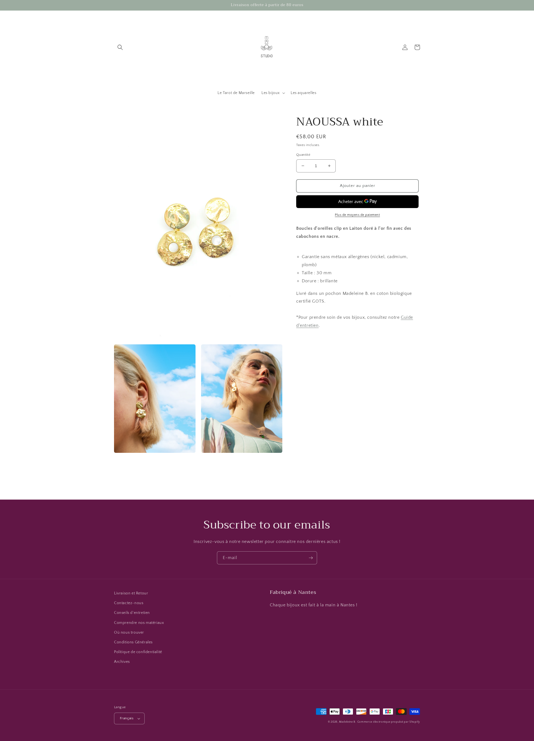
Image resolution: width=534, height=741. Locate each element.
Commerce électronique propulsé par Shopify (388, 721)
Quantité (303, 155)
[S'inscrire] (311, 557)
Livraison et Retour (131, 593)
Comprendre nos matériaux (139, 623)
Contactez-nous (128, 603)
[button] (120, 47)
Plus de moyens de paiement (357, 214)
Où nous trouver (129, 632)
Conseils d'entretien (132, 613)
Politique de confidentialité (138, 652)
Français (127, 718)
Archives (122, 662)
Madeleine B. (347, 721)
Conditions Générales (133, 642)
